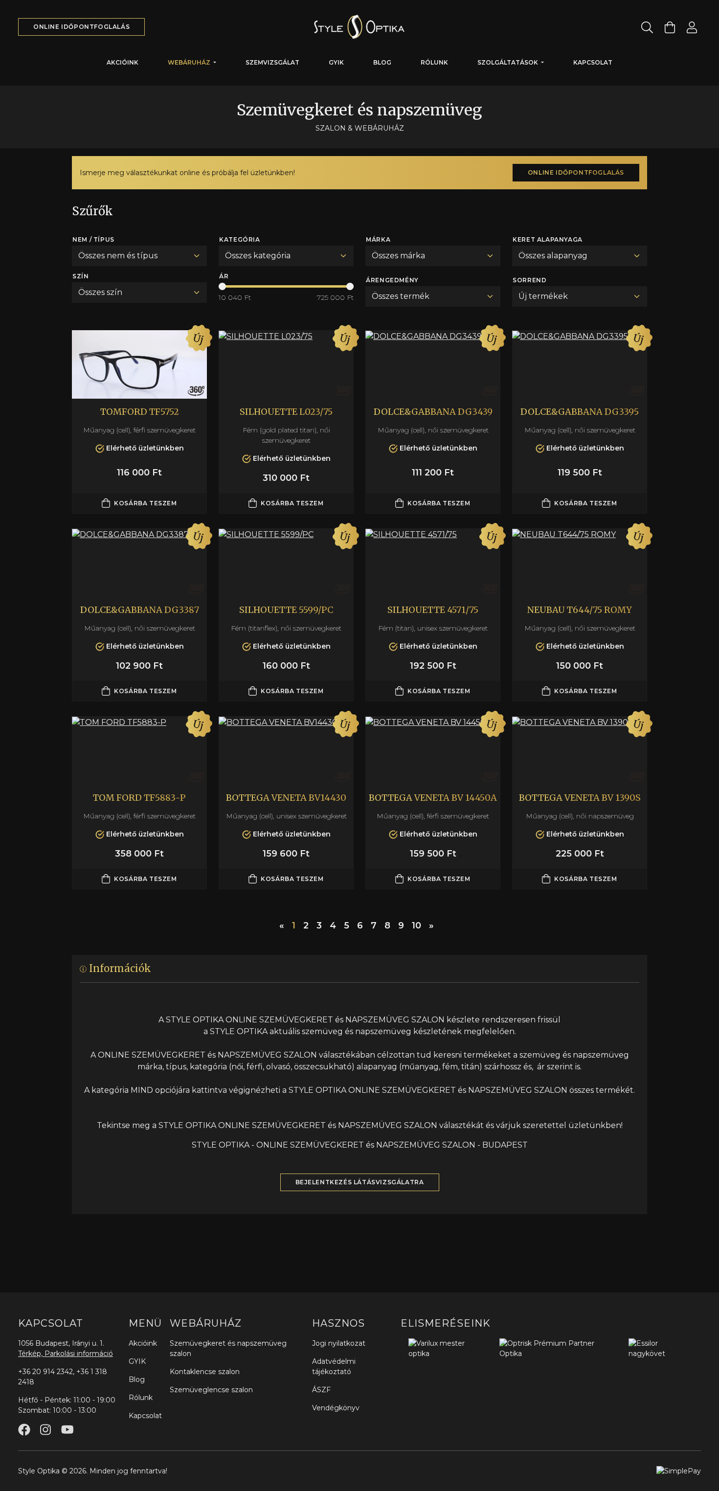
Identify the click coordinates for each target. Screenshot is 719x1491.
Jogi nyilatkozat (338, 1343)
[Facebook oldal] (24, 1429)
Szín (80, 276)
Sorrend (529, 280)
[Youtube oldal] (67, 1429)
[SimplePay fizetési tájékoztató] (678, 1470)
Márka (378, 239)
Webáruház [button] (190, 62)
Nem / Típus (93, 239)
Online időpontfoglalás (81, 26)
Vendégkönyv (336, 1407)
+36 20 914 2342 (45, 1371)
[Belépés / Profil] (692, 27)
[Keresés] (647, 27)
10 (416, 925)
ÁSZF (321, 1389)
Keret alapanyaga (548, 239)
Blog (382, 62)
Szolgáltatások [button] (508, 62)
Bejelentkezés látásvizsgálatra (359, 1182)
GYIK (336, 62)
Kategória (239, 239)
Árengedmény (392, 280)
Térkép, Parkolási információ (65, 1353)
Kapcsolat (592, 62)
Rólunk (434, 62)
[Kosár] (670, 27)
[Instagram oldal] (45, 1429)
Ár (223, 276)
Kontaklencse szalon (205, 1371)
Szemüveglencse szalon (211, 1389)
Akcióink (122, 62)
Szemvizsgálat (272, 62)
